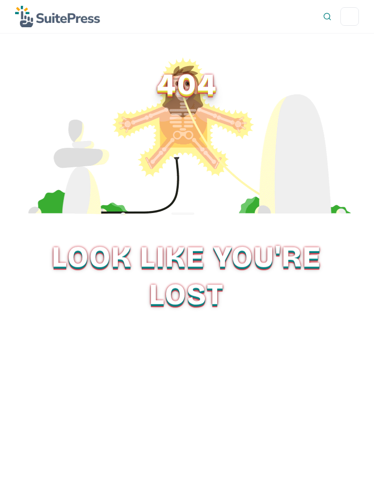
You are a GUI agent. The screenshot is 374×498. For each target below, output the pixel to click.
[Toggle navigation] (349, 16)
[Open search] (327, 16)
